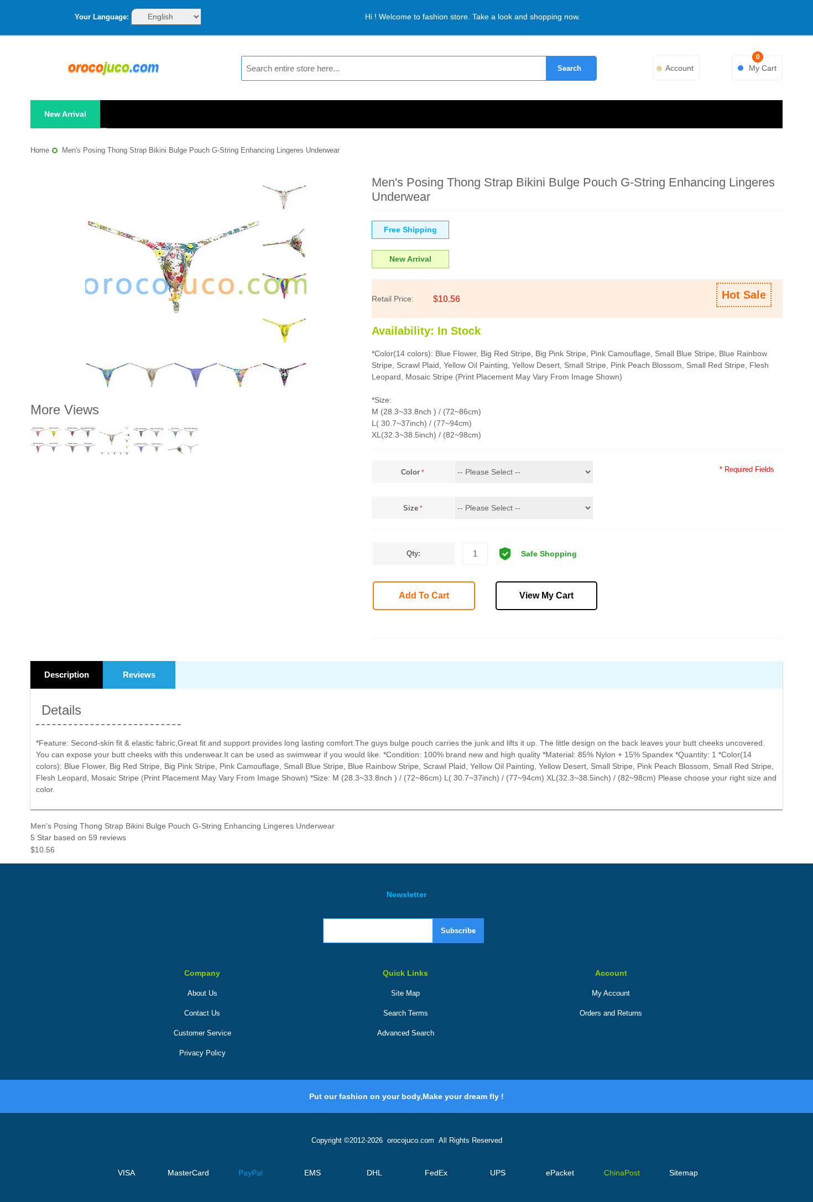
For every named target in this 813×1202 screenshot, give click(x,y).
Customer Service (202, 1033)
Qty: (413, 553)
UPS (497, 1172)
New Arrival (65, 114)
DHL (374, 1172)
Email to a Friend (588, 626)
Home (39, 150)
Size (410, 508)
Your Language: (102, 17)
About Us (202, 993)
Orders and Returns (611, 1013)
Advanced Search (405, 1033)
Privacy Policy (202, 1053)
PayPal (250, 1172)
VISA (126, 1172)
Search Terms (405, 1013)
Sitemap (683, 1172)
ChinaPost (622, 1172)
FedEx (436, 1172)
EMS (312, 1172)
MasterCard (188, 1172)
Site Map (405, 993)
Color (410, 472)
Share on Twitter (637, 626)
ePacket (560, 1172)
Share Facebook (613, 626)
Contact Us (202, 1013)
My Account (611, 993)
